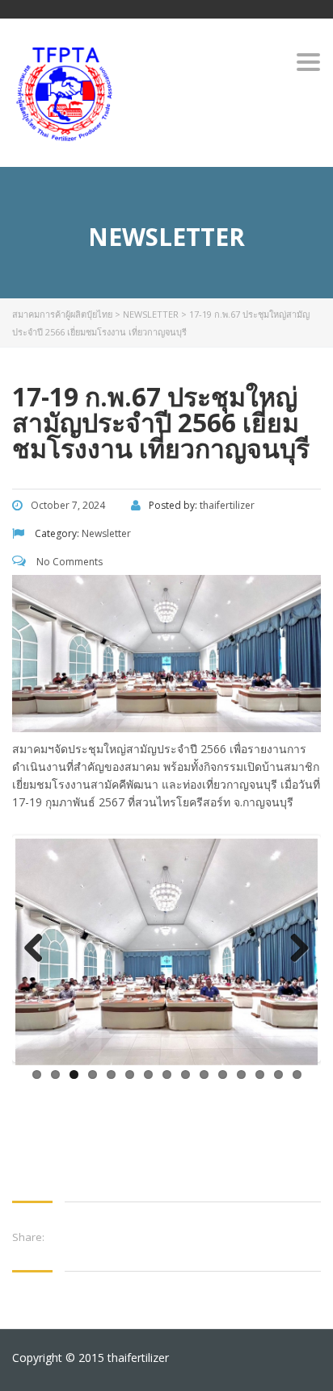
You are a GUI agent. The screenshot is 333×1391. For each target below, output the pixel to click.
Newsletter (151, 314)
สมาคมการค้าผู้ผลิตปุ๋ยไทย (62, 314)
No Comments (68, 561)
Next (293, 949)
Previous (39, 949)
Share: (28, 1237)
